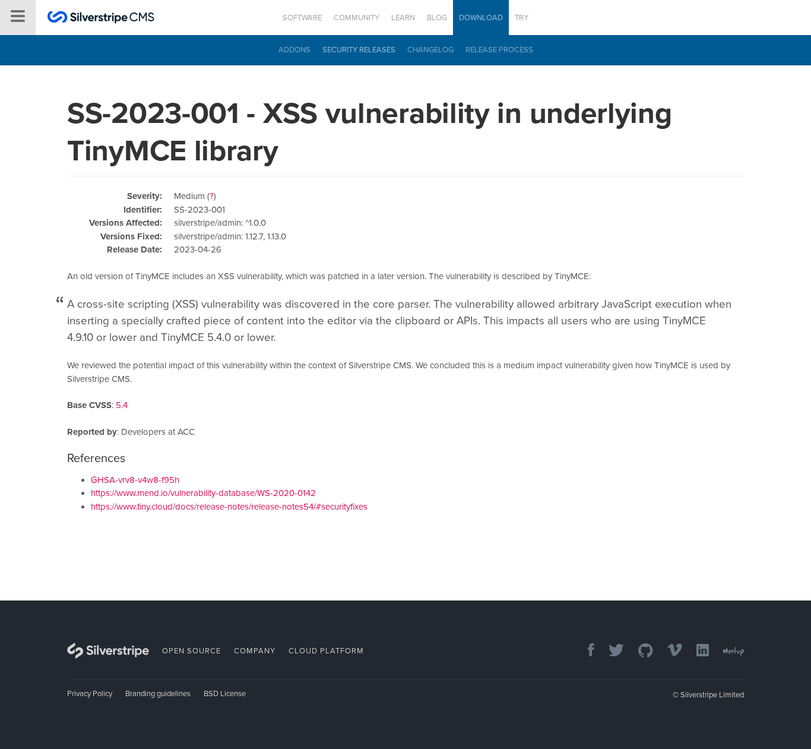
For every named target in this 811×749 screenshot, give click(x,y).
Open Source (191, 651)
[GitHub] (639, 651)
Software (302, 18)
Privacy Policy (89, 694)
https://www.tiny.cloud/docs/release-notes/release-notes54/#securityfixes (229, 506)
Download (481, 18)
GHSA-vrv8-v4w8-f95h (135, 480)
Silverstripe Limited (712, 695)
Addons (294, 50)
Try (521, 18)
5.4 (122, 405)
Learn (403, 18)
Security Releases (358, 50)
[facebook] (585, 651)
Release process (499, 50)
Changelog (430, 50)
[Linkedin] (697, 651)
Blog (437, 18)
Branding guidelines (158, 694)
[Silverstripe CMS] (100, 19)
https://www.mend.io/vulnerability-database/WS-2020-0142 (203, 493)
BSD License (225, 694)
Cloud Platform (326, 651)
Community (356, 18)
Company (254, 651)
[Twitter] (610, 651)
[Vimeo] (668, 651)
